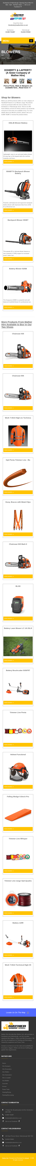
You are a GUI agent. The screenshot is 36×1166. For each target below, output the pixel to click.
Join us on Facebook (11, 1121)
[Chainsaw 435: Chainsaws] (18, 352)
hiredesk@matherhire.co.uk (18, 25)
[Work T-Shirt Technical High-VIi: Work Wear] (18, 984)
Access (4, 1086)
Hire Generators (7, 1075)
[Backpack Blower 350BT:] (18, 239)
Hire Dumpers (6, 1066)
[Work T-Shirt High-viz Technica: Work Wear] (18, 437)
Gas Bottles (5, 1080)
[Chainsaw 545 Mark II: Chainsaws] (18, 563)
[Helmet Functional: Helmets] (18, 773)
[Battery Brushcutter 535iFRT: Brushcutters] (18, 689)
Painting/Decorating (8, 1095)
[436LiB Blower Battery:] (18, 142)
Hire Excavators (7, 1069)
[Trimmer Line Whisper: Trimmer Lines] (18, 857)
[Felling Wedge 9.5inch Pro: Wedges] (18, 815)
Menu (6, 41)
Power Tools (5, 1089)
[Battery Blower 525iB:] (18, 287)
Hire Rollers (5, 1072)
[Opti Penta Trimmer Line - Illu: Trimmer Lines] (18, 479)
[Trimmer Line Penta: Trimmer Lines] (18, 731)
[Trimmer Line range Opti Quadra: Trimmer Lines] (18, 899)
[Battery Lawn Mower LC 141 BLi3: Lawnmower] (18, 647)
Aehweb (27, 1158)
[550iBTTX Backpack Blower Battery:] (18, 190)
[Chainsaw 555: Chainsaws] (18, 394)
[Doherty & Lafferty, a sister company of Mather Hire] (6, 81)
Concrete (5, 1083)
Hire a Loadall (6, 1077)
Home (3, 58)
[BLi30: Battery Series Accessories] (18, 605)
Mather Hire (5, 1158)
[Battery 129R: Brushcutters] (18, 941)
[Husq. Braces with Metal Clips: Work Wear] (18, 521)
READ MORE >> (9, 161)
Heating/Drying (6, 1092)
